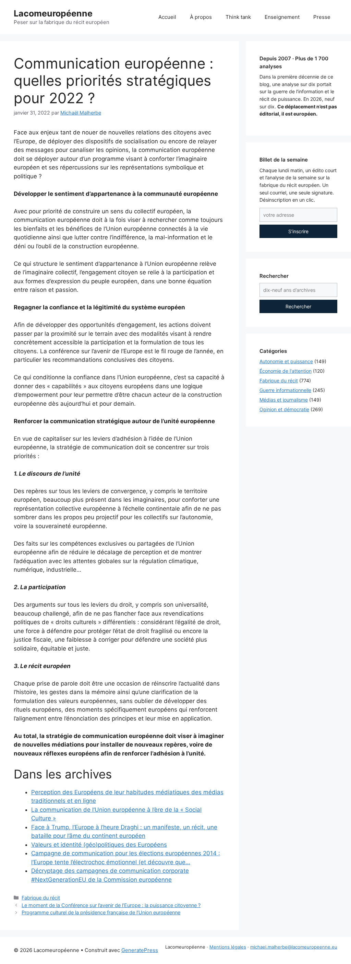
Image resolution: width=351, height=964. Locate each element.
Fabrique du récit (41, 898)
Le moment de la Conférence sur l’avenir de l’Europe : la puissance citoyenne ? (111, 905)
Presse (321, 17)
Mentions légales (227, 947)
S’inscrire (298, 231)
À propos (201, 17)
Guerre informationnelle (285, 390)
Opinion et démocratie (284, 409)
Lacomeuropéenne (53, 13)
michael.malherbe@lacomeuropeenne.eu (293, 947)
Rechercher (298, 306)
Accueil (167, 17)
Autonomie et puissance (286, 361)
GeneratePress (139, 950)
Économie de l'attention (285, 371)
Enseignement (282, 17)
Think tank (238, 17)
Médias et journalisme (283, 400)
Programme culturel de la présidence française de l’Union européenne (101, 912)
